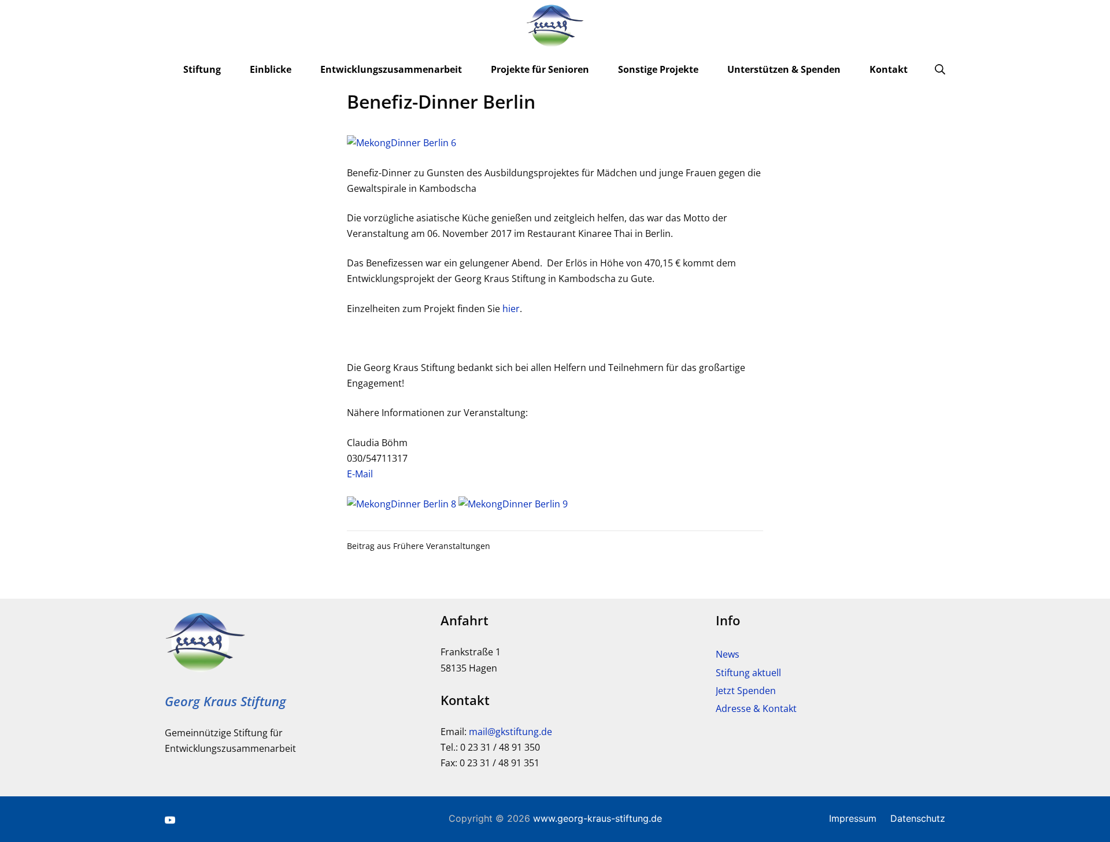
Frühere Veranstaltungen (441, 545)
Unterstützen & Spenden (784, 69)
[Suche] (940, 69)
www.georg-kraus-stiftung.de (597, 818)
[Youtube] (170, 819)
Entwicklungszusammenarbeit (391, 69)
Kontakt (889, 69)
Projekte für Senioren (540, 69)
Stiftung (202, 69)
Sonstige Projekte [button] (658, 69)
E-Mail (360, 474)
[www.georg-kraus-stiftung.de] (555, 26)
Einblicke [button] (270, 69)
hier (511, 308)
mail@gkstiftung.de (510, 731)
